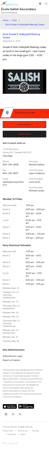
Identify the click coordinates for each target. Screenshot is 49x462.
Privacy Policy (8, 431)
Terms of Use (23, 431)
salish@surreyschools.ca (13, 183)
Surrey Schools (10, 427)
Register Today (24, 134)
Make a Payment (24, 124)
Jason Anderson (37, 173)
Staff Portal (11, 434)
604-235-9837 (10, 173)
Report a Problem (11, 360)
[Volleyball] (24, 81)
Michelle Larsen (36, 190)
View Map (8, 155)
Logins (22, 434)
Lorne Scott (34, 182)
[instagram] (6, 414)
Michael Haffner (37, 164)
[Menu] (46, 3)
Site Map (35, 431)
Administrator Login (12, 356)
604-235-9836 (11, 164)
